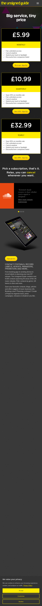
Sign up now (11, 258)
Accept (21, 590)
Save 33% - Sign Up (21, 111)
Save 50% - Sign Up (21, 158)
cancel (31, 172)
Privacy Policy (27, 585)
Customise (21, 596)
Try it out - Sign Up (21, 65)
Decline (21, 601)
